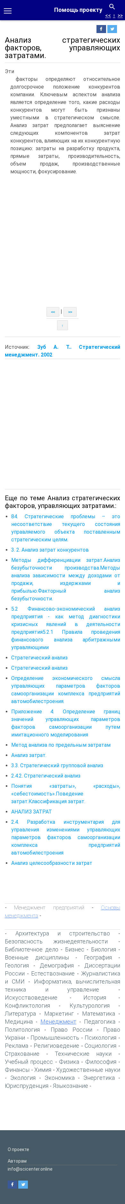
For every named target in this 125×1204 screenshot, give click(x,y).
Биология (103, 949)
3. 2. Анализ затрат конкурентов (50, 550)
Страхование (22, 1053)
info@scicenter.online (30, 1169)
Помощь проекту (78, 9)
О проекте (18, 1149)
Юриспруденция (26, 1085)
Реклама (16, 1045)
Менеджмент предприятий (49, 907)
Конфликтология (27, 1005)
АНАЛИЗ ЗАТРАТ (31, 812)
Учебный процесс (29, 1061)
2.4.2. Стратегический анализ (45, 776)
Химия (42, 1069)
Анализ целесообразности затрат (51, 863)
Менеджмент (58, 1021)
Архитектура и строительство (62, 933)
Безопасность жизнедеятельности (56, 941)
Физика (69, 1061)
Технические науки (83, 1053)
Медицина (19, 1021)
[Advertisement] (62, 241)
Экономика (60, 1077)
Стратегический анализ (39, 658)
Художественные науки (88, 1069)
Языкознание (70, 1085)
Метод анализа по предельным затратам (61, 745)
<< (108, 16)
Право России (71, 1029)
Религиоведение (56, 1045)
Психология (100, 1037)
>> (120, 16)
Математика (98, 1013)
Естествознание (53, 973)
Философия (100, 1061)
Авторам (17, 1161)
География (98, 957)
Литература (20, 1013)
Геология (17, 965)
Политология (22, 1029)
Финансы (17, 1069)
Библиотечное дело (31, 949)
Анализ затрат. (28, 755)
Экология (23, 1077)
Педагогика (99, 1021)
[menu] (7, 10)
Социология (100, 1045)
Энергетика (99, 1077)
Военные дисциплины (37, 957)
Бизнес (74, 949)
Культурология (90, 1005)
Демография (57, 965)
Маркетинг (59, 1013)
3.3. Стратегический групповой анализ (57, 765)
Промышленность (54, 1037)
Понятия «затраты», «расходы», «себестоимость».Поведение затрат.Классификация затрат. (65, 793)
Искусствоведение (31, 997)
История (94, 997)
